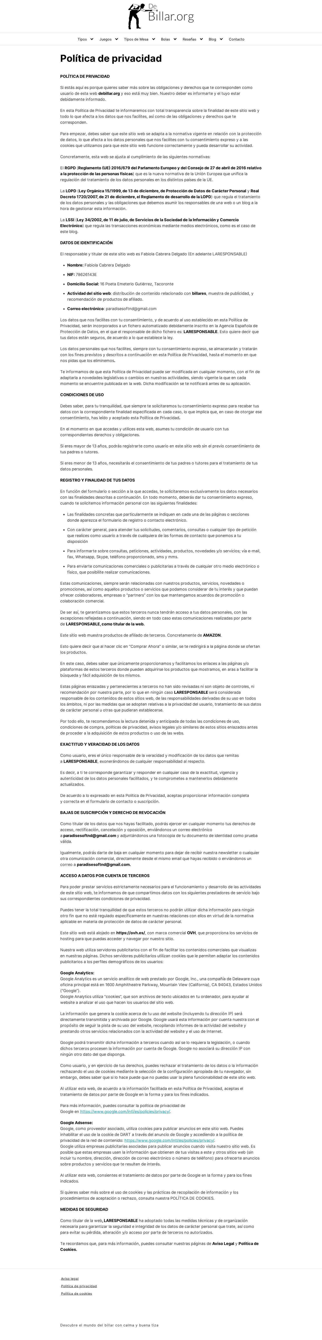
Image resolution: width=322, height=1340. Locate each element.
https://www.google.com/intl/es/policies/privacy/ (125, 1111)
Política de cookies (76, 1293)
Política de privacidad (79, 1286)
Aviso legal (70, 1278)
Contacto (236, 39)
